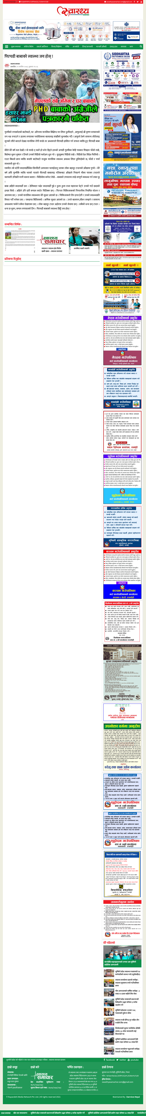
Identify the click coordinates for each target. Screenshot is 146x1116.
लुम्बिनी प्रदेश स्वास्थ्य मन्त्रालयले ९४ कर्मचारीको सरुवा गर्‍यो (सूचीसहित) (127, 973)
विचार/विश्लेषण (56, 46)
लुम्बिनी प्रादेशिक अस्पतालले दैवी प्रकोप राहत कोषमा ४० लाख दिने (86, 1113)
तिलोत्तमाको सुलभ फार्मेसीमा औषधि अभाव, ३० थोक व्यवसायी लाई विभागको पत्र (127, 1031)
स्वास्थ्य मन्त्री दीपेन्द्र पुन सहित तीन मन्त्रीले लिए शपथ (127, 1021)
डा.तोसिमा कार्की (90, 1087)
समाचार (123, 46)
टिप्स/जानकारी (87, 46)
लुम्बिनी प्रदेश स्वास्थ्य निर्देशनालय (80, 1084)
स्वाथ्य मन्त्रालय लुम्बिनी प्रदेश (82, 1077)
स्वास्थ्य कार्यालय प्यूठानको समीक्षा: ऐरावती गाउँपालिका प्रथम (127, 1050)
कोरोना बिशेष (28, 46)
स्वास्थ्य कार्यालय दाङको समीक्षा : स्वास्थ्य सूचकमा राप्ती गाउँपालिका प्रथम (127, 982)
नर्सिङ (67, 46)
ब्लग (131, 46)
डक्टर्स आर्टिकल (42, 46)
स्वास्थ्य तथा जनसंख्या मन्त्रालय (83, 1072)
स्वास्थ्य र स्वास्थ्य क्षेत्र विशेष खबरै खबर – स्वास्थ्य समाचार (52, 250)
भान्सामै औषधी (101, 46)
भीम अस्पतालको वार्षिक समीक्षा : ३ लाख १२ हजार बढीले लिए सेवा (127, 992)
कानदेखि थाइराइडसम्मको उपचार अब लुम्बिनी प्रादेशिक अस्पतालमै (120, 963)
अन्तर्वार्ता (76, 46)
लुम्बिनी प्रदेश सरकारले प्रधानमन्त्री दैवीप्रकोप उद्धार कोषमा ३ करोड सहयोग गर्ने (32, 1113)
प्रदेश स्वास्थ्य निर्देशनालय (80, 1075)
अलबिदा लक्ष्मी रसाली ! (82, 248)
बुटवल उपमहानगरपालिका (76, 1090)
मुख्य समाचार (16, 46)
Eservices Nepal (133, 1097)
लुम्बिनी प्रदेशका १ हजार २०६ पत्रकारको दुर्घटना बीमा (125, 1012)
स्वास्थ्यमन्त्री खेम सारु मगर (87, 1081)
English (113, 46)
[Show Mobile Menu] (6, 46)
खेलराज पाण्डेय (92, 1090)
